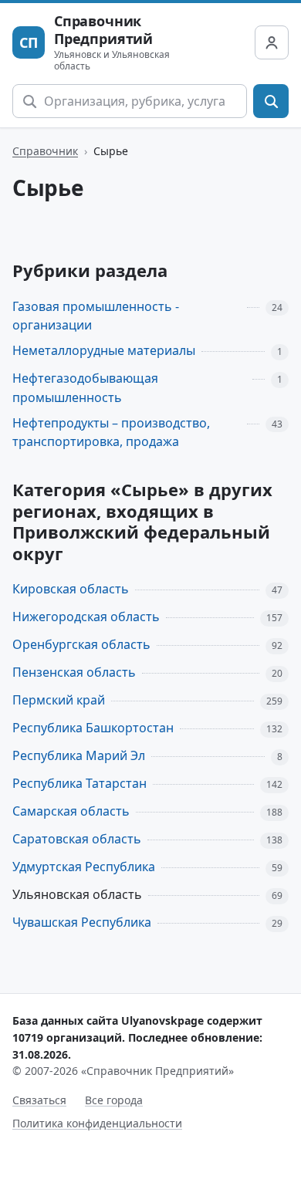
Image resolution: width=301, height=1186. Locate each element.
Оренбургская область (81, 644)
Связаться (39, 1100)
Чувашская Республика (81, 922)
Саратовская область (76, 838)
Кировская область (70, 588)
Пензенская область (74, 672)
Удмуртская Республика (83, 866)
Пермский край (58, 699)
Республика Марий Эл (78, 755)
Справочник (45, 151)
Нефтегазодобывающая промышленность (85, 388)
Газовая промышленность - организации (95, 316)
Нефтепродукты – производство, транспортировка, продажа (111, 432)
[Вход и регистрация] (272, 42)
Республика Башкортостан (93, 727)
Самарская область (71, 810)
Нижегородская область (86, 616)
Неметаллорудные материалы (103, 350)
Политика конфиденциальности (97, 1123)
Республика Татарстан (79, 783)
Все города (114, 1100)
